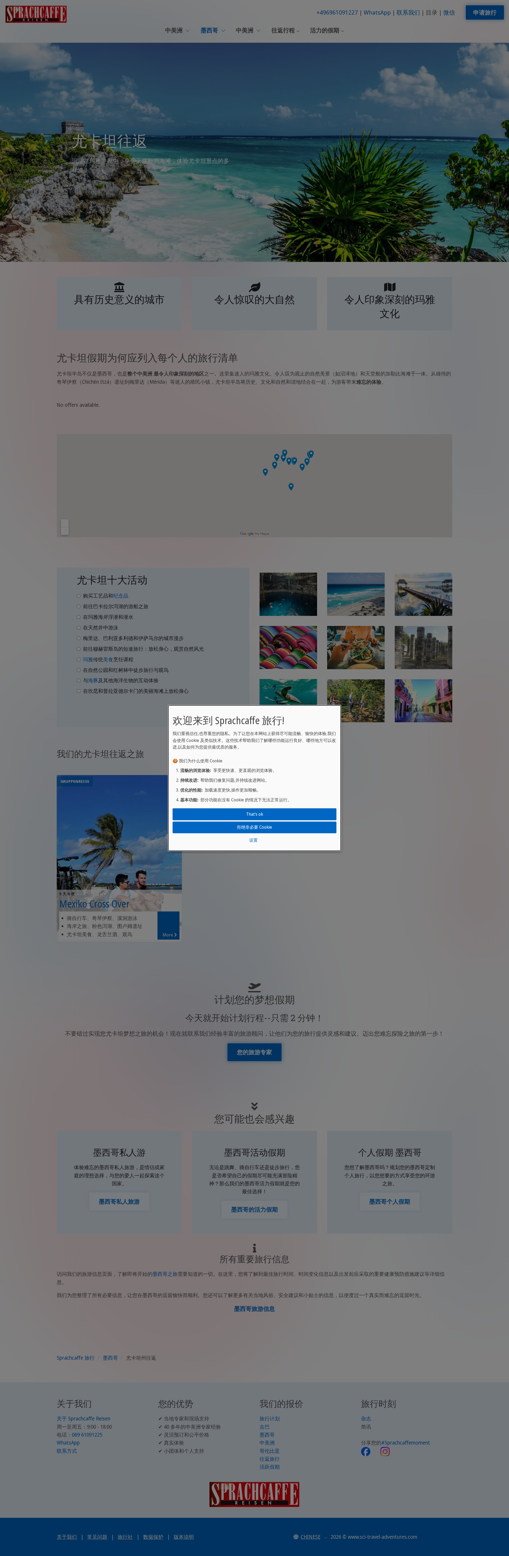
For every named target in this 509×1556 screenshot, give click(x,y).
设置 (253, 840)
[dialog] (254, 778)
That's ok (254, 814)
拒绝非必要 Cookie (254, 827)
